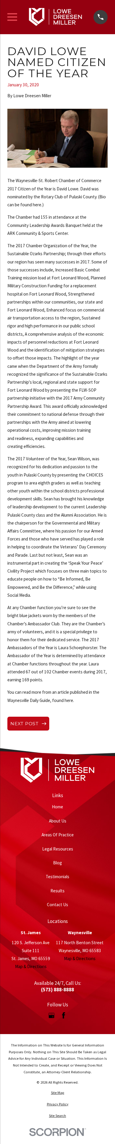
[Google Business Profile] (51, 1015)
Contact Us (57, 904)
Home (57, 807)
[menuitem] (57, 1092)
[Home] (55, 17)
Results (57, 891)
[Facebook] (63, 1015)
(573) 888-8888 (57, 989)
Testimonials (57, 876)
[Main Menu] (12, 17)
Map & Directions (31, 966)
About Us (57, 821)
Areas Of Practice (58, 835)
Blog (57, 863)
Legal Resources (57, 849)
